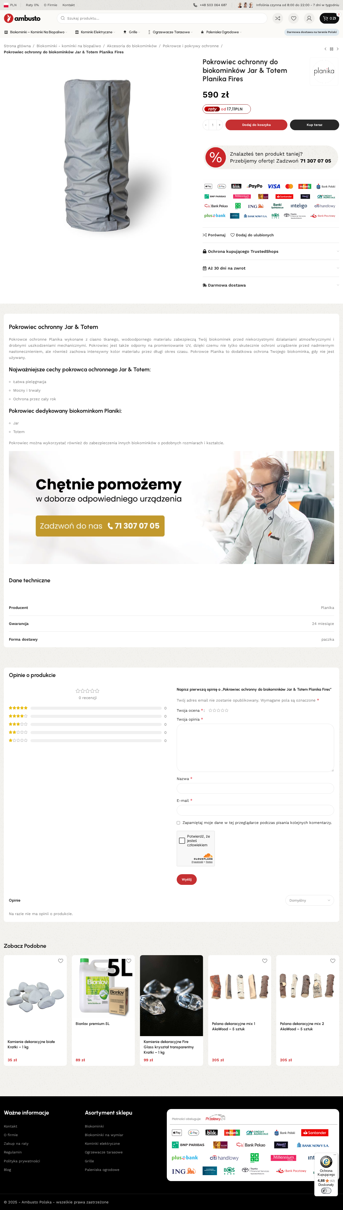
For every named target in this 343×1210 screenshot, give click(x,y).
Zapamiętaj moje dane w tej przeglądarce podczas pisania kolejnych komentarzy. (257, 822)
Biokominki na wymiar (104, 1135)
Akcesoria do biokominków (132, 46)
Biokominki (94, 1126)
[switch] (326, 1191)
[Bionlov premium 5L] (103, 986)
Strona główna (17, 46)
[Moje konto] (309, 18)
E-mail (184, 800)
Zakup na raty (16, 1143)
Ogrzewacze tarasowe (104, 1152)
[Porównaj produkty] (278, 18)
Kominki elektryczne (102, 1143)
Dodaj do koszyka (256, 125)
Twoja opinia (190, 719)
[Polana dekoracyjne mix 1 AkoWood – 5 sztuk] (239, 986)
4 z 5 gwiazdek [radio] (223, 710)
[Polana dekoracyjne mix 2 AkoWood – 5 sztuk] (307, 986)
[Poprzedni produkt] (325, 49)
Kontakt (10, 1126)
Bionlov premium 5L (93, 1023)
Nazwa (184, 778)
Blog (7, 1170)
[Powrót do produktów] (332, 49)
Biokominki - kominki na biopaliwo (69, 46)
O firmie (11, 1135)
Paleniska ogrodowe (102, 1170)
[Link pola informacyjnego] (210, 5)
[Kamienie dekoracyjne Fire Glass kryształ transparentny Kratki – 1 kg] (171, 995)
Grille (89, 1161)
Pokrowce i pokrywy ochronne (191, 46)
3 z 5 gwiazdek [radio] (219, 710)
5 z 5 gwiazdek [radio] (227, 710)
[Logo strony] (28, 18)
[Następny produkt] (338, 49)
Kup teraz (314, 125)
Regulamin (13, 1152)
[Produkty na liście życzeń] (293, 18)
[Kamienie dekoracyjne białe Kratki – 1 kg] (35, 995)
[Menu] (335, 1156)
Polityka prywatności (22, 1161)
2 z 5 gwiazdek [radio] (215, 710)
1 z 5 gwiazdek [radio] (210, 710)
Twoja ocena (190, 710)
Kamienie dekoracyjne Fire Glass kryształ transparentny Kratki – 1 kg (169, 1047)
